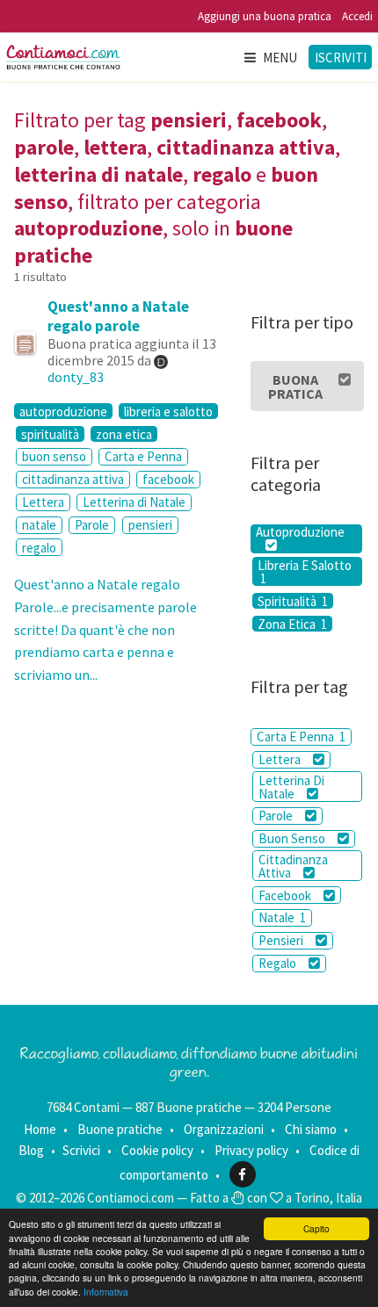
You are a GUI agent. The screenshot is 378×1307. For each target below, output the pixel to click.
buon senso (54, 456)
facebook (168, 479)
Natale (282, 917)
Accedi (357, 16)
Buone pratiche (120, 1129)
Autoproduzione (300, 532)
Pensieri (282, 940)
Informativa (106, 1291)
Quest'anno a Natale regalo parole (118, 316)
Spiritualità (293, 601)
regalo (39, 547)
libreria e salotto (168, 411)
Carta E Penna (301, 736)
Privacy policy (251, 1150)
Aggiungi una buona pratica (264, 16)
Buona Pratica (295, 386)
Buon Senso (293, 838)
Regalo (278, 963)
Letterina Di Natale (291, 787)
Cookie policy (157, 1150)
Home (40, 1129)
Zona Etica (292, 624)
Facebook (286, 895)
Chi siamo (311, 1129)
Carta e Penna (143, 456)
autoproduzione (63, 411)
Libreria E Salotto (305, 571)
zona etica (124, 434)
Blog (31, 1150)
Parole (92, 524)
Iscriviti (341, 57)
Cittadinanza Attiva (293, 866)
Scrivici (81, 1150)
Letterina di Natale (134, 502)
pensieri (150, 524)
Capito (316, 1228)
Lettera (43, 502)
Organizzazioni (224, 1129)
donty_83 (75, 377)
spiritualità (50, 434)
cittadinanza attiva (73, 479)
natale (39, 524)
